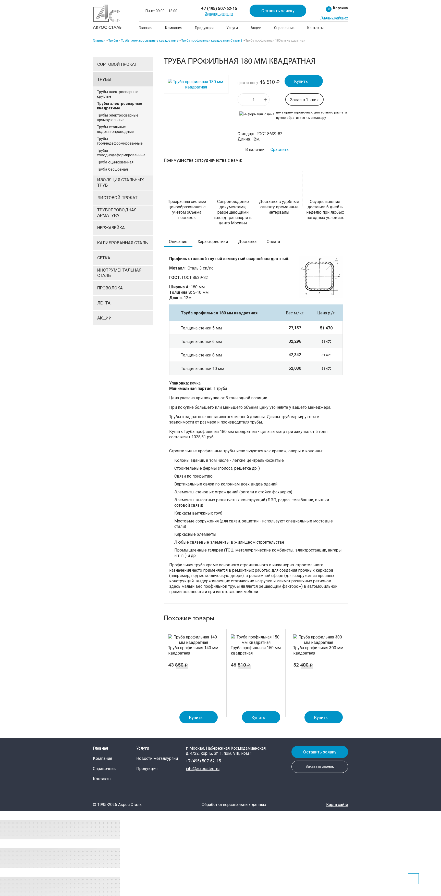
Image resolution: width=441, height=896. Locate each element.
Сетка (103, 257)
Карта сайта (337, 804)
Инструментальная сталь (119, 272)
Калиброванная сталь (122, 242)
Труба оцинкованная (115, 162)
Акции (256, 28)
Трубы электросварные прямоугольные (117, 117)
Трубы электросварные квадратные (149, 40)
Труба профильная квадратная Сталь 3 (211, 40)
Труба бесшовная (112, 169)
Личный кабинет (334, 18)
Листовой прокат (117, 197)
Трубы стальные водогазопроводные (115, 129)
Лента (104, 302)
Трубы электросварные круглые (117, 94)
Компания (173, 28)
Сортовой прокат (117, 64)
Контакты (315, 28)
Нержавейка (111, 227)
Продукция (204, 28)
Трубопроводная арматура (117, 212)
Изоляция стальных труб (120, 182)
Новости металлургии (157, 758)
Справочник (284, 28)
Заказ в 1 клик (304, 99)
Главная (145, 28)
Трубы (113, 40)
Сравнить (280, 149)
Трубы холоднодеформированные (121, 152)
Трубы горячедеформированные (120, 141)
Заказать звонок (219, 14)
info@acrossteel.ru (202, 768)
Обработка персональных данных (234, 804)
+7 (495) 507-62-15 (219, 8)
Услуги (232, 28)
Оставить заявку (278, 10)
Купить (301, 81)
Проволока (110, 287)
